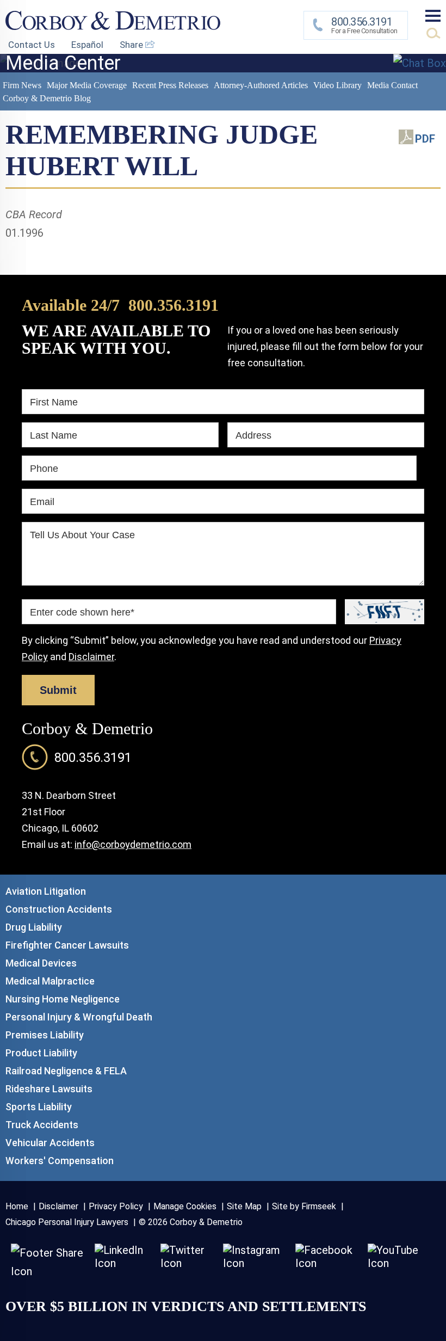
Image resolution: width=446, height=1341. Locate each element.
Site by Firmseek (304, 1206)
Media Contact (392, 85)
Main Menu (433, 16)
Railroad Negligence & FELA (66, 1071)
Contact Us (31, 44)
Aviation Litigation (45, 891)
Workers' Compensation (59, 1160)
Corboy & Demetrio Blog (47, 98)
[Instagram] (253, 1263)
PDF (425, 138)
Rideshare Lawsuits (48, 1088)
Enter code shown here (82, 612)
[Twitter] (186, 1263)
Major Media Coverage (87, 85)
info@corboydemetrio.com (133, 844)
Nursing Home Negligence (62, 999)
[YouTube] (396, 1263)
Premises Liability (44, 1035)
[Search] (433, 33)
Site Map (244, 1206)
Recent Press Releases (170, 85)
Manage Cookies (184, 1206)
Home (16, 1206)
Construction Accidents (58, 909)
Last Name (53, 435)
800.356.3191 (173, 305)
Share (132, 44)
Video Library (337, 85)
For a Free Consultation (364, 25)
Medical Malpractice (50, 981)
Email (42, 501)
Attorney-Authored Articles (261, 85)
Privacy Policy (116, 1206)
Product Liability (41, 1053)
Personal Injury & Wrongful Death (78, 1017)
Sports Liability (38, 1106)
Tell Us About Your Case (82, 535)
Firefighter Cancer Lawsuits (67, 945)
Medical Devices (41, 963)
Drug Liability (33, 927)
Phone (44, 468)
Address (253, 435)
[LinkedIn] (122, 1263)
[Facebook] (326, 1263)
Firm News (22, 85)
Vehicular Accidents (50, 1142)
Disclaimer (91, 656)
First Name (54, 402)
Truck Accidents (41, 1124)
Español (87, 44)
